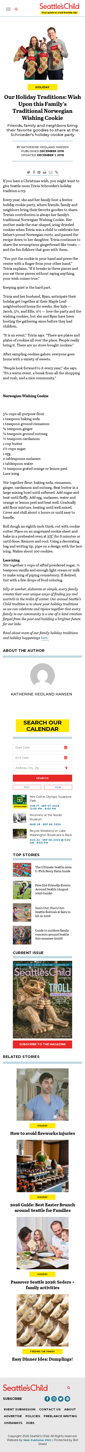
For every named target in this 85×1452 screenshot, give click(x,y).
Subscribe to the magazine (42, 1044)
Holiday (42, 87)
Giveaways (13, 1423)
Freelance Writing (60, 1416)
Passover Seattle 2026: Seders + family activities (43, 1285)
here (44, 637)
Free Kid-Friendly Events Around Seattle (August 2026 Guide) (52, 889)
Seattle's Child (39, 1436)
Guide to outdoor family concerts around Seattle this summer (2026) (52, 934)
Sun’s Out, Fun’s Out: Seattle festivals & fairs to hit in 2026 (53, 911)
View (58, 787)
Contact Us (50, 1409)
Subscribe (12, 1399)
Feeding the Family (42, 1351)
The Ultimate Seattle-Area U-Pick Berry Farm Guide (53, 869)
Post (27, 787)
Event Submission (20, 1409)
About (70, 1409)
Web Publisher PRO (37, 1440)
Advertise (13, 1416)
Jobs (30, 1423)
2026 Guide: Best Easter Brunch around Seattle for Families (42, 1207)
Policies (33, 1416)
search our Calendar (43, 725)
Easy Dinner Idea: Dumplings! (42, 1359)
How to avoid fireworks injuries (42, 1133)
